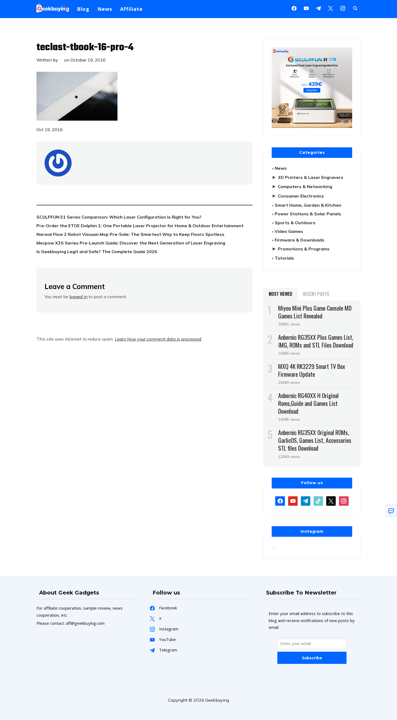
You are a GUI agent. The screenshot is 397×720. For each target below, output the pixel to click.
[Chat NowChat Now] (391, 511)
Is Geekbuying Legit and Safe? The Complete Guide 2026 (96, 251)
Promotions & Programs (303, 249)
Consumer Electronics (301, 196)
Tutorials (284, 258)
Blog (83, 9)
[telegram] (305, 500)
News (104, 9)
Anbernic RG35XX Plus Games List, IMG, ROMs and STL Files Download (315, 341)
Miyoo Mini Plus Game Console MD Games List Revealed (315, 312)
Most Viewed (280, 294)
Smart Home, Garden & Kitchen (308, 205)
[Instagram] (318, 8)
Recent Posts (316, 294)
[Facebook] (294, 8)
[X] (330, 8)
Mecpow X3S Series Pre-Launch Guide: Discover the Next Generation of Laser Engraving (130, 243)
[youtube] (306, 8)
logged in (78, 296)
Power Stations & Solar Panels (308, 213)
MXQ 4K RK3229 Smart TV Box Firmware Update (311, 370)
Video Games (289, 231)
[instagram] (342, 8)
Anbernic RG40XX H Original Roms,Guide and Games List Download (308, 403)
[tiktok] (318, 500)
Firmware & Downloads (299, 240)
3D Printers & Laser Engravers (310, 177)
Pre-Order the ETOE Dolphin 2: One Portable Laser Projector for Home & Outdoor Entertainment (140, 225)
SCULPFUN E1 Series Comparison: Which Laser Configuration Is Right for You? (118, 217)
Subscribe (312, 657)
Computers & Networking (305, 186)
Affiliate (131, 9)
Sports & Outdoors (295, 222)
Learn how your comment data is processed (158, 339)
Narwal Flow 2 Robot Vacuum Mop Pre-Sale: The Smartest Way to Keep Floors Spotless (130, 234)
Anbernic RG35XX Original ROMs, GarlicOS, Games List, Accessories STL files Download (314, 440)
